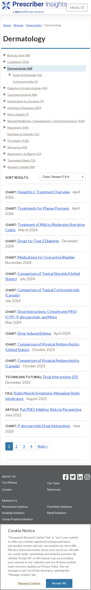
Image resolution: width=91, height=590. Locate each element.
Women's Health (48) (21, 167)
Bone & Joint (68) (18, 55)
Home (7, 25)
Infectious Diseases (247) (24, 108)
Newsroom (54, 489)
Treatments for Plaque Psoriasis (43, 208)
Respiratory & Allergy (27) (24, 154)
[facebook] (65, 478)
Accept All (59, 583)
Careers (7, 489)
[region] (45, 557)
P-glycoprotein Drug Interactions (44, 426)
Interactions (34, 25)
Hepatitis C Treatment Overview (44, 192)
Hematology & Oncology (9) (25, 101)
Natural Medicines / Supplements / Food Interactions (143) (46, 121)
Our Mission (9, 482)
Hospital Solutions (13, 513)
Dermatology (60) (19, 68)
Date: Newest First (56, 177)
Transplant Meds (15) (21, 160)
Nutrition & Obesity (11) (23, 134)
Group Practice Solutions (17, 519)
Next (43, 446)
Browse (18, 25)
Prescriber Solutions (59, 506)
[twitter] (72, 478)
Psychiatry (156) (18, 140)
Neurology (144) (18, 127)
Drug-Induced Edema (34, 333)
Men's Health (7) (18, 114)
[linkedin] (80, 478)
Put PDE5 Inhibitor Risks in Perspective (50, 409)
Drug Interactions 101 (60, 377)
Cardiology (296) (18, 62)
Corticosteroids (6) (25, 81)
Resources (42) (17, 147)
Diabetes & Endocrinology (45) (27, 88)
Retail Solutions (56, 513)
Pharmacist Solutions (15, 506)
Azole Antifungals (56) (27, 75)
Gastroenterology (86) (22, 94)
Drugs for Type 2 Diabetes (38, 241)
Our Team (53, 483)
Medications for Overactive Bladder (46, 257)
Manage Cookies (29, 583)
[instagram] (87, 478)
